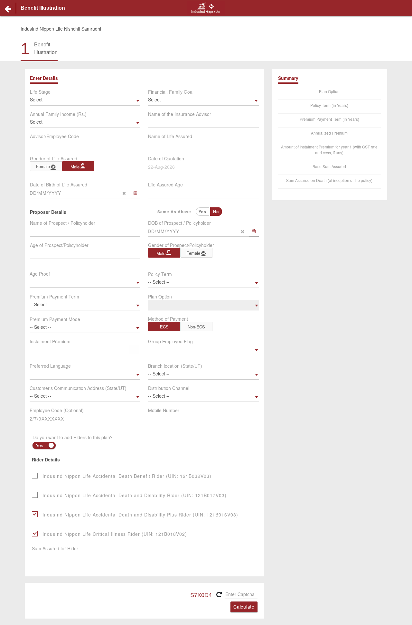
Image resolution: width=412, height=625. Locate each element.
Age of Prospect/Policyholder (59, 245)
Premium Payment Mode (55, 319)
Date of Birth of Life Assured (58, 184)
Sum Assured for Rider (55, 548)
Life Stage (40, 92)
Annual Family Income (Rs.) (58, 114)
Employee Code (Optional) (57, 410)
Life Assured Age (165, 184)
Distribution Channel (168, 388)
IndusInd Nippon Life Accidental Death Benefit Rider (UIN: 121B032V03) (126, 476)
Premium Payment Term (54, 296)
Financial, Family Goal (170, 92)
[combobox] (85, 100)
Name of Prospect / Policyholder (62, 223)
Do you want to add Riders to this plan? (73, 437)
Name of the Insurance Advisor (179, 114)
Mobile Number (163, 410)
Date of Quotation (166, 158)
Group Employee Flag (170, 341)
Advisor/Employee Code (54, 136)
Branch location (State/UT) (175, 366)
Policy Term (160, 274)
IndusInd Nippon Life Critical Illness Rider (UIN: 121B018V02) (114, 534)
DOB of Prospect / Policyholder (179, 223)
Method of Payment (168, 319)
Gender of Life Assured (53, 158)
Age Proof (40, 273)
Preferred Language (50, 366)
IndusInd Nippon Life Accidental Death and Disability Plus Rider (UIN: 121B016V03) (140, 514)
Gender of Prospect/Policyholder (181, 245)
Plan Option (160, 296)
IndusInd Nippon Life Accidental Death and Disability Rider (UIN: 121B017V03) (134, 495)
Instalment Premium (50, 341)
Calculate (243, 606)
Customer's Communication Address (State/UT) (78, 388)
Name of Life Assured (170, 136)
